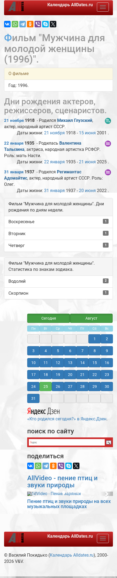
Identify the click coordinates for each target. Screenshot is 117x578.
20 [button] (70, 374)
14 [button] (82, 363)
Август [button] (91, 318)
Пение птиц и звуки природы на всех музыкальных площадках (69, 503)
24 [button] (33, 386)
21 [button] (82, 374)
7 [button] (82, 351)
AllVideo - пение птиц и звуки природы (62, 481)
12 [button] (58, 363)
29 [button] (95, 386)
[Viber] (38, 24)
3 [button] (33, 351)
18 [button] (46, 374)
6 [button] (70, 351)
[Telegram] (22, 24)
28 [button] (82, 386)
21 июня (87, 161)
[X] (53, 24)
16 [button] (107, 363)
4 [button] (46, 351)
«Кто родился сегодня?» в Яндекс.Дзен (66, 418)
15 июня (87, 132)
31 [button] (33, 398)
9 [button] (107, 351)
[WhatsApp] (15, 24)
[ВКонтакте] (7, 24)
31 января (13, 172)
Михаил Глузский (74, 120)
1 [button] (95, 339)
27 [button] (70, 386)
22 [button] (95, 374)
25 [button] (46, 386)
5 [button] (58, 351)
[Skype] (45, 24)
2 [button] (107, 339)
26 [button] (58, 386)
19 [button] (58, 374)
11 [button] (46, 363)
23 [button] (107, 374)
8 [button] (95, 351)
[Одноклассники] (30, 24)
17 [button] (33, 374)
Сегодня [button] (48, 318)
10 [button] (33, 363)
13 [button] (70, 363)
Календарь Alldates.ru (72, 555)
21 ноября (14, 120)
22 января (13, 143)
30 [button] (107, 386)
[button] (33, 494)
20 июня (87, 190)
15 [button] (95, 363)
